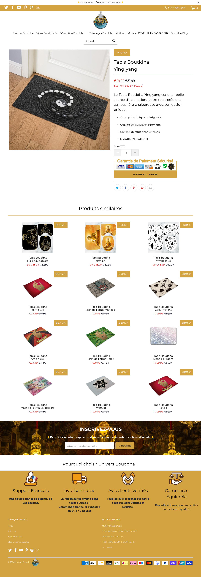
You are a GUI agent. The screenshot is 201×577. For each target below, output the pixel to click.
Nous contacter (15, 536)
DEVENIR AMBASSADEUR (153, 33)
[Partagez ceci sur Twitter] (117, 187)
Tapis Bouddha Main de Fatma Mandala (100, 286)
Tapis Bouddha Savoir (163, 384)
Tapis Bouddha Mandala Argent (163, 335)
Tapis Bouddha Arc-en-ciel (38, 335)
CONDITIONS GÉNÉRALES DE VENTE (119, 531)
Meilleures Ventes (125, 33)
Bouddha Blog (179, 33)
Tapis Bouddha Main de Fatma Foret (100, 335)
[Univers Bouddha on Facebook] (12, 8)
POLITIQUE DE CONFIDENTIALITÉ (118, 542)
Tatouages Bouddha (101, 33)
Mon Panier (107, 547)
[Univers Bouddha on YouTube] (19, 8)
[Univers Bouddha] (100, 20)
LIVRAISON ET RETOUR (113, 536)
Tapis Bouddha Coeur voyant (163, 286)
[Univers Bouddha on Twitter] (6, 8)
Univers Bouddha (23, 33)
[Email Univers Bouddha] (38, 8)
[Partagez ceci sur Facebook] (125, 187)
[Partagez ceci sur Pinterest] (133, 187)
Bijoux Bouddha (45, 33)
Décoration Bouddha (72, 33)
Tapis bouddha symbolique (163, 237)
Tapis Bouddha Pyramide (100, 384)
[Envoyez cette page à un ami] (150, 187)
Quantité (119, 146)
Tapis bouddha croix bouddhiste (38, 237)
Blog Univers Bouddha (18, 542)
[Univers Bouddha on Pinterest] (25, 8)
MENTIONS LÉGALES (112, 526)
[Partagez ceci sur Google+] (142, 187)
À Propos (12, 531)
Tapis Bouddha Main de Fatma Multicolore (38, 384)
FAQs (10, 526)
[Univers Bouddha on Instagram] (31, 8)
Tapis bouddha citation (100, 237)
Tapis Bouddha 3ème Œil (38, 286)
